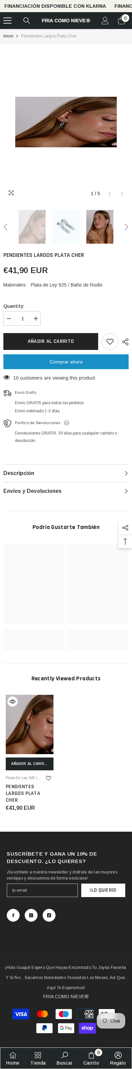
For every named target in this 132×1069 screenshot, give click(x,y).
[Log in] (105, 20)
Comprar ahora (66, 361)
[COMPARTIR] (123, 342)
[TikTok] (49, 915)
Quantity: (13, 306)
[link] (33, 638)
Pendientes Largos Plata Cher (23, 793)
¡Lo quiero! (103, 890)
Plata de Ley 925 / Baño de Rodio (67, 285)
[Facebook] (13, 915)
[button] (109, 194)
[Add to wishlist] (110, 341)
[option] (66, 122)
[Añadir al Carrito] (12, 701)
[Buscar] (27, 21)
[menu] (7, 21)
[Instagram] (31, 915)
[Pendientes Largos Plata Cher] (29, 724)
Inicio (8, 36)
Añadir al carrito (51, 341)
